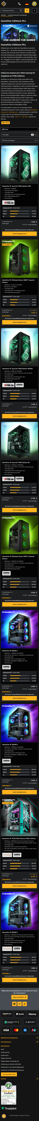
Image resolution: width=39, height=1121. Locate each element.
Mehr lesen (5, 122)
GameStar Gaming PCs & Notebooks (17, 15)
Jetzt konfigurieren (19, 234)
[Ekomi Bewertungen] (19, 1093)
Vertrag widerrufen (9, 1074)
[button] (4, 1116)
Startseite (3, 15)
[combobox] (12, 10)
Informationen (6, 1042)
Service (3, 1079)
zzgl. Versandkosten (32, 224)
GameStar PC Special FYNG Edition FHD (16, 186)
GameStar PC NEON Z (10, 932)
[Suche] (21, 11)
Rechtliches (5, 1046)
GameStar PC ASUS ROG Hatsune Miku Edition (19, 838)
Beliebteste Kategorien (9, 1038)
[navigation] (27, 4)
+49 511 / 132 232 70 (22, 117)
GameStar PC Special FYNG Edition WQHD (17, 369)
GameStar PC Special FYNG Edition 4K (16, 462)
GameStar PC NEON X (10, 744)
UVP (31, 310)
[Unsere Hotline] (19, 3)
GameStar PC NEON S (10, 651)
